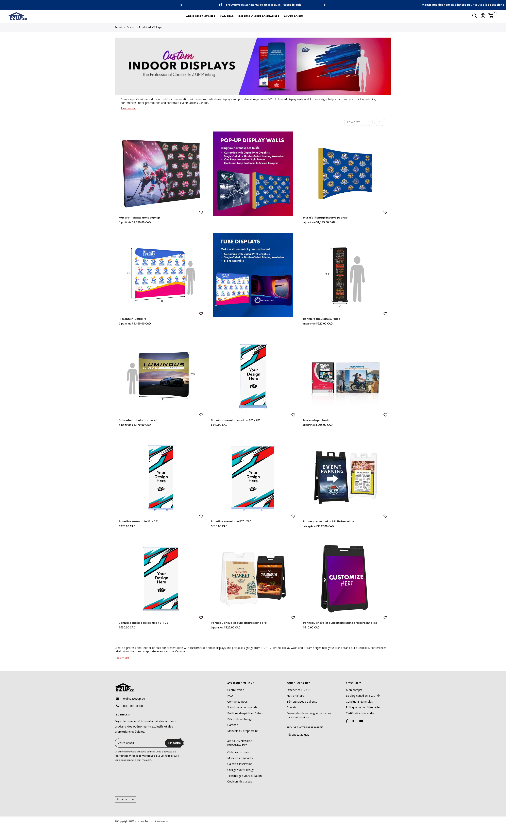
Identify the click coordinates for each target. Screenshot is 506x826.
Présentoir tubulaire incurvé (138, 420)
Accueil (119, 27)
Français (122, 799)
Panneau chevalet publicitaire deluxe (328, 521)
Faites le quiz (285, 5)
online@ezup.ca (134, 699)
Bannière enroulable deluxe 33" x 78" (235, 420)
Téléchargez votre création (244, 776)
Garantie (232, 725)
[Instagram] (353, 721)
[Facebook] (347, 721)
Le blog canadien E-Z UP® (363, 695)
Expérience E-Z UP (298, 690)
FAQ (230, 695)
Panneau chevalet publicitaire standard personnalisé (340, 623)
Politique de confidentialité (363, 707)
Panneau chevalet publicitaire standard (239, 623)
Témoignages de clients (302, 701)
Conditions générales (359, 701)
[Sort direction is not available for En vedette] (379, 122)
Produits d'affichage (150, 27)
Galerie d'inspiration (239, 764)
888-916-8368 (133, 706)
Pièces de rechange (239, 719)
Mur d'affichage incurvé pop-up (325, 218)
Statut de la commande (242, 707)
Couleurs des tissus (239, 781)
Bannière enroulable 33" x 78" (138, 521)
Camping (227, 16)
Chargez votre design (240, 770)
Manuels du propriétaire (242, 731)
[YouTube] (361, 721)
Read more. (128, 108)
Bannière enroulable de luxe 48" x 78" (144, 623)
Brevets (291, 707)
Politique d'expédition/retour (245, 713)
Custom (130, 27)
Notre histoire (295, 695)
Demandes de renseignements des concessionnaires (309, 715)
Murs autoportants (316, 420)
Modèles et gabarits (240, 758)
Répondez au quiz (298, 734)
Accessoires (294, 16)
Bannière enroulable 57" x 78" (231, 521)
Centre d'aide (235, 690)
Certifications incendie (360, 713)
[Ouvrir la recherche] (474, 16)
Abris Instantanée (200, 16)
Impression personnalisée (258, 16)
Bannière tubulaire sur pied (321, 319)
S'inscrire (174, 743)
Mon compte (354, 690)
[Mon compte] (483, 16)
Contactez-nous (237, 701)
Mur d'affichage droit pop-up (139, 218)
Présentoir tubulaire (132, 319)
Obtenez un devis (238, 752)
